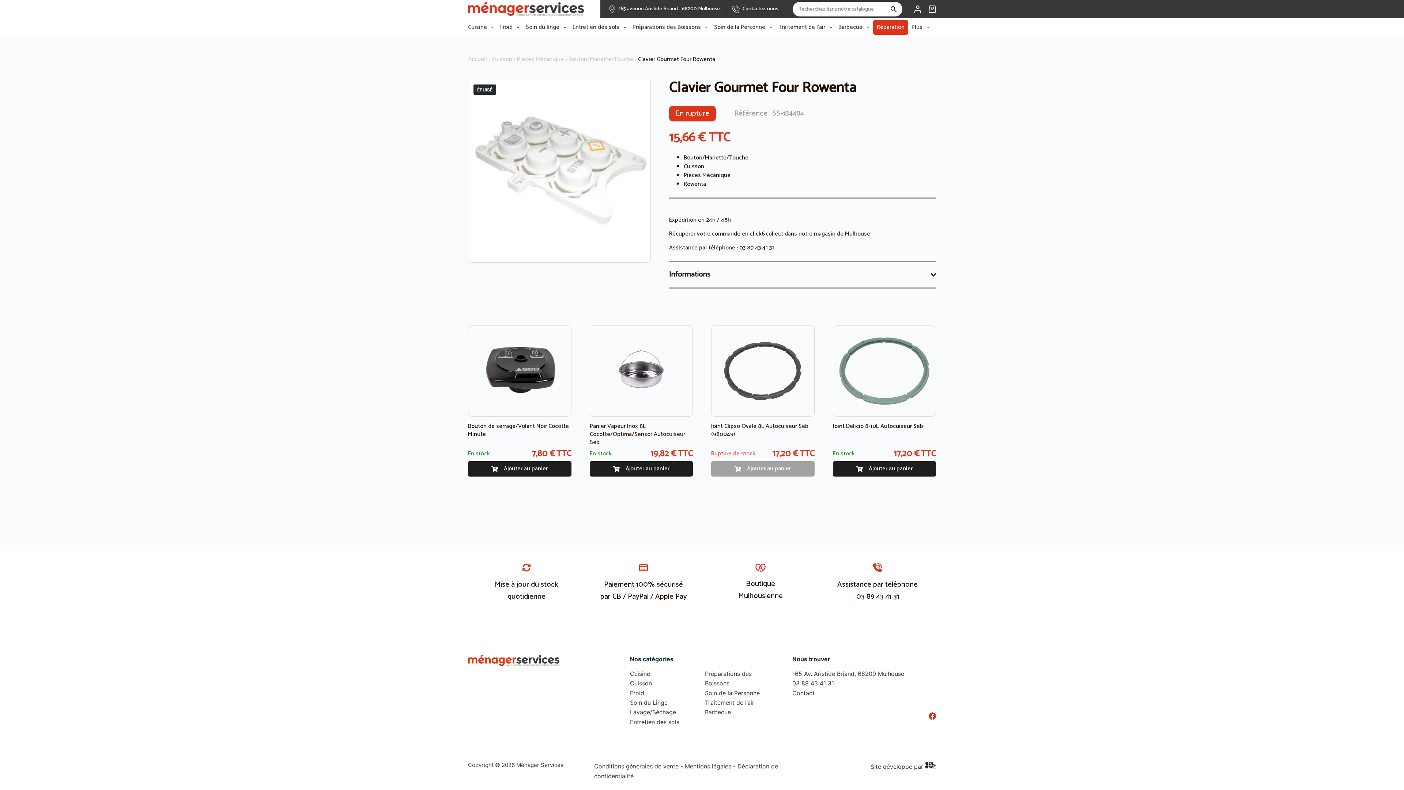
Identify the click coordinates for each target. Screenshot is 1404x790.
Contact (803, 693)
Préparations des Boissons (667, 27)
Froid (506, 27)
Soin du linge (542, 27)
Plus (917, 27)
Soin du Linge (649, 702)
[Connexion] (917, 9)
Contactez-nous (760, 9)
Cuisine (477, 27)
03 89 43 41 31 (756, 248)
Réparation (891, 27)
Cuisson (502, 59)
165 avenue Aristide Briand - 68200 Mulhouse (669, 9)
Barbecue (850, 27)
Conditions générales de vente (636, 766)
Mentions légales (708, 766)
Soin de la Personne (739, 27)
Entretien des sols (596, 27)
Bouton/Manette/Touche (601, 59)
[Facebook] (932, 716)
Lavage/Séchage (653, 712)
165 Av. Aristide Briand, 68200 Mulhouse (848, 673)
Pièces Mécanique (540, 59)
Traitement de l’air (801, 27)
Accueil (477, 59)
